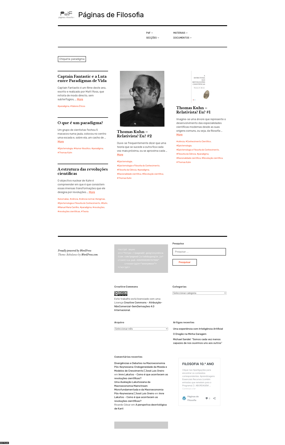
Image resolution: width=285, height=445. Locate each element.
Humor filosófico (83, 148)
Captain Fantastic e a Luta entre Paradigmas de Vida (82, 78)
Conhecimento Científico (199, 141)
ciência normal (87, 199)
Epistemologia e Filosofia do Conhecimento (139, 165)
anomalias (64, 199)
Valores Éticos (78, 106)
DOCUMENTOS (181, 37)
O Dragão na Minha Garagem (189, 333)
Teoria (85, 211)
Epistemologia (125, 161)
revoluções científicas (69, 211)
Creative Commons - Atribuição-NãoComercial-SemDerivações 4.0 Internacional (138, 306)
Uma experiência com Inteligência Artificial (198, 328)
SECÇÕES (151, 37)
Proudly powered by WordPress (74, 250)
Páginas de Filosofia (111, 15)
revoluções (99, 207)
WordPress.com (89, 254)
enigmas (101, 199)
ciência (181, 141)
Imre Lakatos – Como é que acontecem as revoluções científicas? (139, 397)
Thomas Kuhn (125, 178)
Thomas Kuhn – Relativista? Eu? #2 (134, 134)
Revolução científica (153, 174)
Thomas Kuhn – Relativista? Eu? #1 (193, 110)
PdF (148, 32)
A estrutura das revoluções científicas (83, 171)
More (80, 99)
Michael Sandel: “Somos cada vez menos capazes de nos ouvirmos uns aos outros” (197, 341)
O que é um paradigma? (80, 123)
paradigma (64, 106)
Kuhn (105, 203)
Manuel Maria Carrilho (69, 207)
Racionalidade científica (129, 174)
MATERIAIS (179, 32)
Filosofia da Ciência (127, 170)
